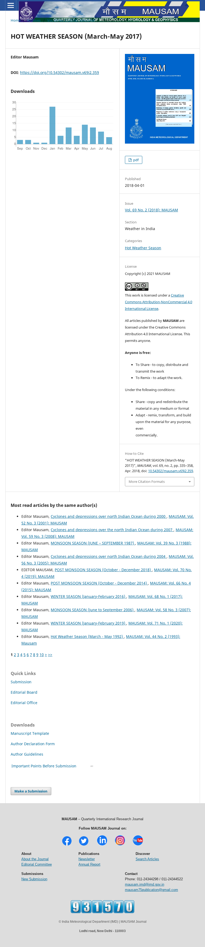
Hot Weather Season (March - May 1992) (87, 636)
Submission (21, 681)
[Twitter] (83, 845)
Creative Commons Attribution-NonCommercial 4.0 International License (158, 302)
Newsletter (86, 859)
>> (50, 654)
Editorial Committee (36, 864)
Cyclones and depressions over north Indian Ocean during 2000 (109, 516)
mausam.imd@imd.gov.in (144, 884)
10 (42, 654)
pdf (135, 159)
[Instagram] (120, 845)
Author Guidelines (27, 754)
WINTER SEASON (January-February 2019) (88, 623)
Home (16, 20)
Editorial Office (24, 702)
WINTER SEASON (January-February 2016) (88, 596)
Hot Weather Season (143, 247)
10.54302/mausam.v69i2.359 (170, 470)
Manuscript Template (30, 733)
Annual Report (89, 864)
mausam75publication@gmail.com (151, 890)
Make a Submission (31, 791)
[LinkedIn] (102, 845)
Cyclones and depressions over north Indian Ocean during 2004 (109, 556)
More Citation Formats (147, 481)
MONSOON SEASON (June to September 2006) (93, 609)
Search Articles (147, 859)
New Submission (34, 879)
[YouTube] (138, 845)
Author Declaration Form (33, 743)
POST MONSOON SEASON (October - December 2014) (99, 583)
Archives (34, 20)
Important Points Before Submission (43, 765)
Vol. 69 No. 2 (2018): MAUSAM (71, 20)
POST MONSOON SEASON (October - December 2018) (103, 569)
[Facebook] (67, 845)
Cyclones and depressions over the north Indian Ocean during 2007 (112, 529)
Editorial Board (24, 692)
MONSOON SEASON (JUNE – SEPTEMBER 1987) (93, 543)
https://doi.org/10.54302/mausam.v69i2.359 (59, 72)
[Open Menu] (10, 5)
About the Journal (35, 859)
